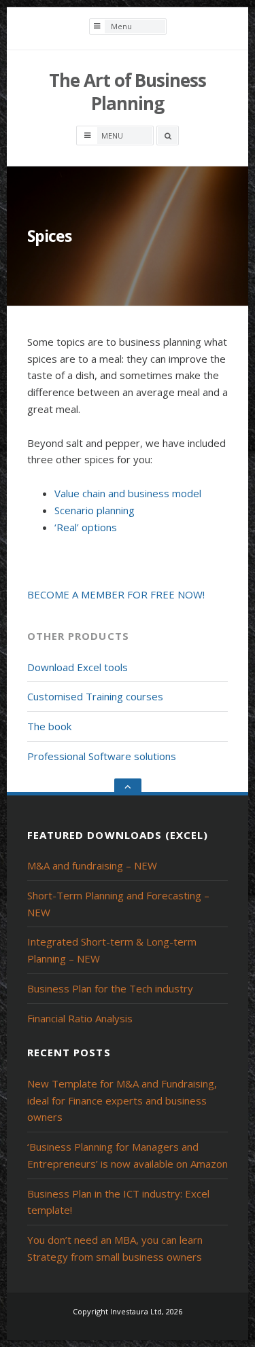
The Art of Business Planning (127, 91)
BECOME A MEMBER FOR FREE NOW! (116, 594)
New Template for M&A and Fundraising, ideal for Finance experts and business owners (122, 1100)
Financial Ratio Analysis (80, 1018)
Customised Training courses (95, 696)
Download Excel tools (77, 667)
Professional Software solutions (101, 756)
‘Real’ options (85, 527)
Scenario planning (94, 510)
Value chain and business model (127, 493)
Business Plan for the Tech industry (110, 988)
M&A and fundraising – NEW (92, 865)
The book (49, 726)
